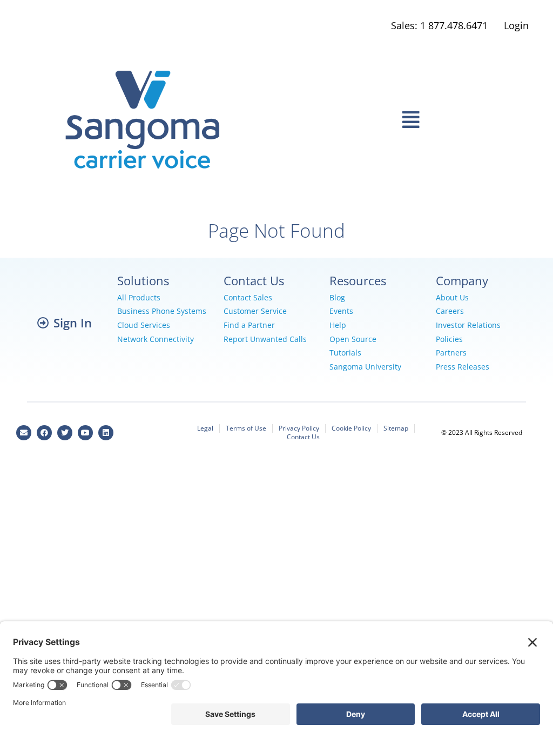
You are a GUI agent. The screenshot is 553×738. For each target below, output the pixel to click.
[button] (410, 120)
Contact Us (254, 280)
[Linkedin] (105, 432)
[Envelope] (23, 432)
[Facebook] (44, 432)
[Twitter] (64, 432)
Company (462, 280)
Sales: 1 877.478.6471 (439, 25)
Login (516, 25)
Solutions (143, 280)
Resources (357, 280)
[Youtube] (85, 432)
